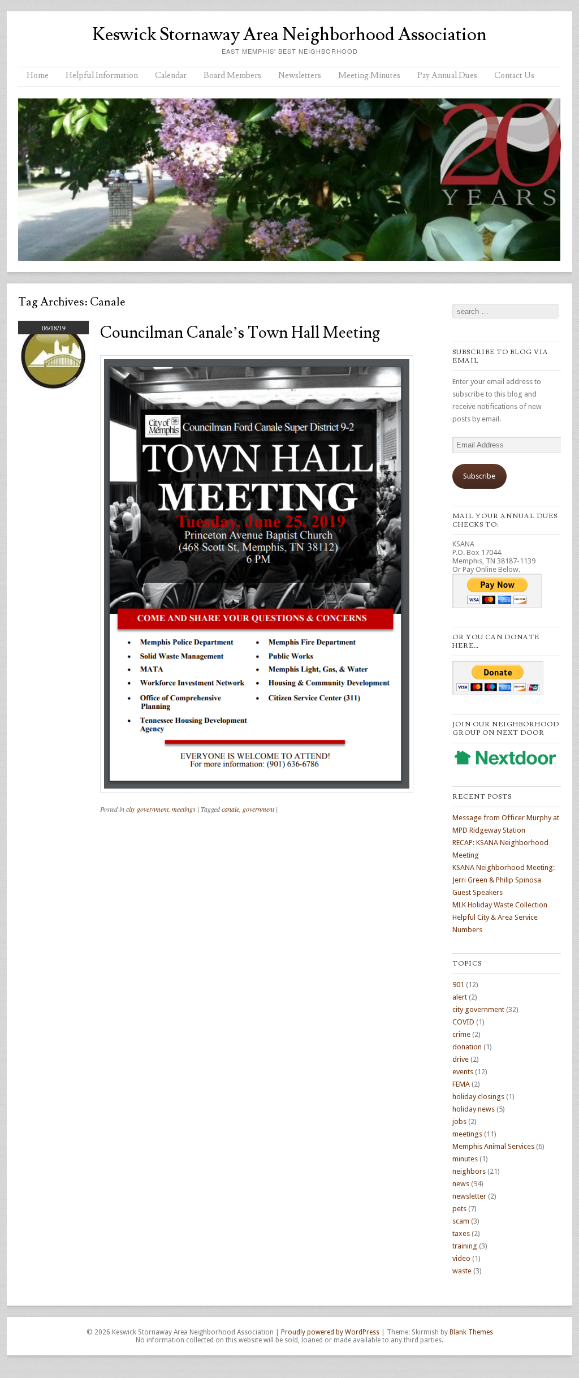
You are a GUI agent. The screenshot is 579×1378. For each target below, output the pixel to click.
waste (462, 1271)
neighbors (469, 1171)
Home (38, 75)
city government (147, 808)
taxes (461, 1233)
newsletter (469, 1196)
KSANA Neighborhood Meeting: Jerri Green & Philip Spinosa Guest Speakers (503, 880)
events (462, 1071)
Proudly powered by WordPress (330, 1332)
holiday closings (478, 1096)
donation (467, 1047)
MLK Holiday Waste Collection (499, 905)
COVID (463, 1022)
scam (460, 1221)
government (258, 808)
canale (230, 808)
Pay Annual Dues (447, 75)
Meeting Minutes (369, 75)
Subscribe (479, 476)
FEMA (461, 1084)
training (464, 1246)
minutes (465, 1159)
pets (459, 1208)
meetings (184, 808)
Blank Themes (471, 1332)
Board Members (232, 75)
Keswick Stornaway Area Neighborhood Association (289, 34)
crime (461, 1034)
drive (460, 1059)
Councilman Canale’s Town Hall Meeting (240, 332)
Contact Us (514, 75)
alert (459, 997)
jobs (459, 1121)
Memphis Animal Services (493, 1146)
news (460, 1183)
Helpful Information (102, 75)
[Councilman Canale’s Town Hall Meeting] (53, 388)
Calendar (171, 75)
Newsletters (299, 75)
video (461, 1258)
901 (458, 984)
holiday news (473, 1109)
